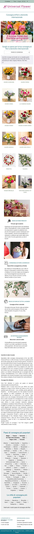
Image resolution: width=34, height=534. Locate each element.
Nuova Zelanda (16, 473)
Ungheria (13, 490)
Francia (15, 436)
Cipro (5, 452)
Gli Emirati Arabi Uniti (12, 462)
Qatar (23, 477)
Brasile (16, 449)
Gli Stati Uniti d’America (13, 437)
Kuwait (25, 466)
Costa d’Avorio (22, 452)
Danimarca (16, 454)
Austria (23, 445)
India (16, 464)
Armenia (8, 445)
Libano (16, 467)
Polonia (8, 477)
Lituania (22, 467)
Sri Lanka (14, 484)
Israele (11, 466)
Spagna (7, 484)
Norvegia (6, 473)
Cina (26, 451)
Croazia (8, 454)
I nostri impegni (5, 522)
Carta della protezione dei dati (24, 524)
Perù (26, 475)
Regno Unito (13, 439)
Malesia (25, 469)
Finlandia (7, 458)
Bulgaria (23, 449)
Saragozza (13, 504)
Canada (15, 451)
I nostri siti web (5, 524)
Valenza (21, 504)
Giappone (11, 460)
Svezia (8, 486)
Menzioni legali (21, 520)
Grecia (23, 462)
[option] (17, 31)
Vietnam (21, 490)
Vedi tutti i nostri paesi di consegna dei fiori (17, 507)
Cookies (19, 526)
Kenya (18, 466)
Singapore (16, 483)
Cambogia (7, 451)
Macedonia (17, 469)
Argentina (25, 443)
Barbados (8, 449)
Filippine (21, 456)
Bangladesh (24, 447)
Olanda (25, 473)
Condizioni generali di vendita (24, 522)
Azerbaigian (7, 447)
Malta (8, 471)
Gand (6, 502)
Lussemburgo (7, 469)
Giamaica (23, 458)
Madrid (18, 502)
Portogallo (16, 477)
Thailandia (22, 486)
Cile (21, 451)
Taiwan (14, 486)
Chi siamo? (3, 520)
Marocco (14, 471)
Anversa (7, 500)
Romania (23, 481)
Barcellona (15, 500)
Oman (5, 475)
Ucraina (22, 488)
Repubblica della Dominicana (15, 479)
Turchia (15, 488)
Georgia (15, 458)
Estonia (9, 456)
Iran (6, 466)
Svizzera (22, 439)
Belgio (8, 436)
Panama (19, 475)
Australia (15, 445)
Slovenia (24, 483)
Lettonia (8, 467)
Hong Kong (8, 464)
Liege (12, 502)
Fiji (15, 456)
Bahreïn (15, 447)
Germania (22, 436)
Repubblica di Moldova (11, 481)
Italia (23, 437)
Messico (22, 471)
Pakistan (12, 475)
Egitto (23, 454)
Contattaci (7, 1)
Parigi (25, 502)
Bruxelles (23, 500)
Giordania (20, 460)
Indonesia (23, 464)
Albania (5, 443)
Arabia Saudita (15, 443)
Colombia (13, 452)
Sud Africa (23, 484)
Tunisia (8, 488)
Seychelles (7, 483)
